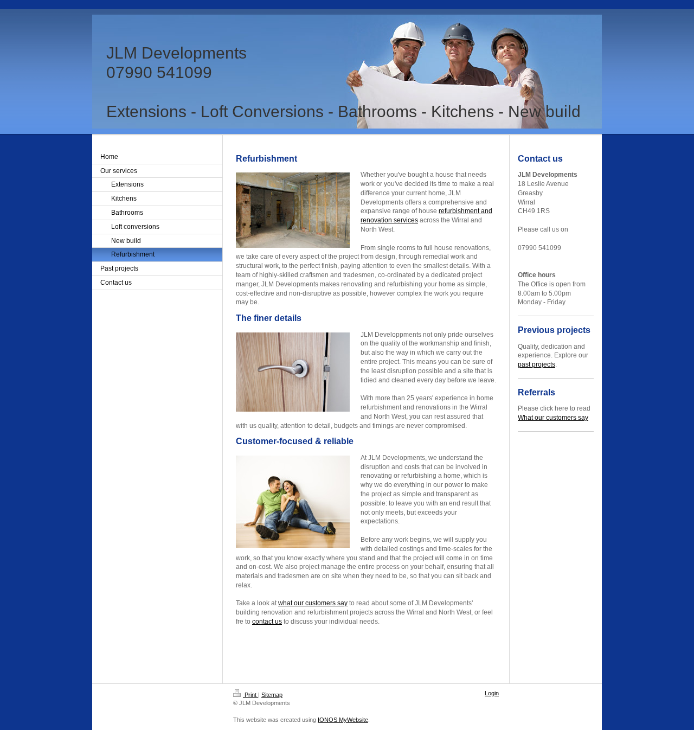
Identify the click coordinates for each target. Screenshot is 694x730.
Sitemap (271, 694)
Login (492, 693)
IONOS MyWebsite (343, 719)
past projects (536, 364)
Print (250, 694)
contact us (267, 621)
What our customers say (553, 417)
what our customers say (313, 603)
